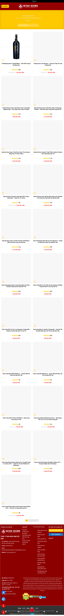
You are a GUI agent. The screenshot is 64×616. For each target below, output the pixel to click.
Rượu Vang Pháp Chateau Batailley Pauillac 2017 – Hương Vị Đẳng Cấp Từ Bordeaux (47, 463)
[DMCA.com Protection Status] (26, 596)
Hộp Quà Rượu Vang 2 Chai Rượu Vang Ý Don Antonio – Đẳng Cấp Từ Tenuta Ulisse (16, 152)
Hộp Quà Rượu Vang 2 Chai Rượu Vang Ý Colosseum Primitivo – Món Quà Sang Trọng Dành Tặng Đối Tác (48, 108)
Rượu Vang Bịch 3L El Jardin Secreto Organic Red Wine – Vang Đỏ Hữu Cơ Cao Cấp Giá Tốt (47, 285)
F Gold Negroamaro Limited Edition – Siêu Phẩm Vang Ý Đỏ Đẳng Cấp (16, 64)
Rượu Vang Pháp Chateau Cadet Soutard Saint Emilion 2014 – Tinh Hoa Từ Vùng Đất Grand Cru (16, 507)
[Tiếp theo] (37, 520)
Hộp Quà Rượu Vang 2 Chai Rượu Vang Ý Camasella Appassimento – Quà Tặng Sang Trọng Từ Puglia (16, 108)
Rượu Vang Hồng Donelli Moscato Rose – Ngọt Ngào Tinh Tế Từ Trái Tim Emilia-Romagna (48, 418)
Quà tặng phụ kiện (26, 535)
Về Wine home (25, 531)
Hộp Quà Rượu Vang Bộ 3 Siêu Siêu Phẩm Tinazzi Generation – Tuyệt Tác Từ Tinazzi (16, 197)
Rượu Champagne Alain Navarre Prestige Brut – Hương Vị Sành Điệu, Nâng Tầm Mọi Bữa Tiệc (47, 241)
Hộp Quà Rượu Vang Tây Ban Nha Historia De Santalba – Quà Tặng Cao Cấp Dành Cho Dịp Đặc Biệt (47, 197)
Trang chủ (17, 18)
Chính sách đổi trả (41, 539)
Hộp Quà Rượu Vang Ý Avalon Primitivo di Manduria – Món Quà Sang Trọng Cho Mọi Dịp (16, 241)
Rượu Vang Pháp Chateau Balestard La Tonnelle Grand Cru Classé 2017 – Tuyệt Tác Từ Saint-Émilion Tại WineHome (16, 464)
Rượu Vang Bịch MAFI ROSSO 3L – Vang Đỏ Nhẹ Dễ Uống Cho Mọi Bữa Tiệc (16, 374)
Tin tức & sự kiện (26, 540)
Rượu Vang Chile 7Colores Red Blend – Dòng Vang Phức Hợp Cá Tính (16, 418)
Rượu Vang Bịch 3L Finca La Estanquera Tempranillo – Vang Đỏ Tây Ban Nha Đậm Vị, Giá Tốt (16, 330)
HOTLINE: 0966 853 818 (56, 530)
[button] (5, 6)
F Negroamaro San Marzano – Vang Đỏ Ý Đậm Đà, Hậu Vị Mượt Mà (47, 64)
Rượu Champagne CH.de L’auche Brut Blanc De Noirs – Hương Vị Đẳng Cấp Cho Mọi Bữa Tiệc (16, 285)
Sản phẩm (24, 533)
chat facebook (55, 534)
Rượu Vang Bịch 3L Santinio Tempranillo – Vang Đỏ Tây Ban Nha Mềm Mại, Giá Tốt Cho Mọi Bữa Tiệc (47, 330)
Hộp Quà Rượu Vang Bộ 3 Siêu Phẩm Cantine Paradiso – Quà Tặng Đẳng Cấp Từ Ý (48, 152)
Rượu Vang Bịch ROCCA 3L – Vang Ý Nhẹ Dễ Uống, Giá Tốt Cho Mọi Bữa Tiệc (47, 374)
